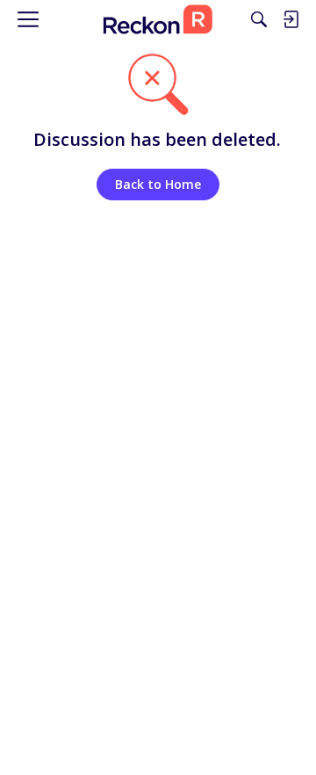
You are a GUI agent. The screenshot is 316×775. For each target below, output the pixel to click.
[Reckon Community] (158, 19)
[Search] (259, 19)
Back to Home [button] (158, 184)
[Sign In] (290, 19)
